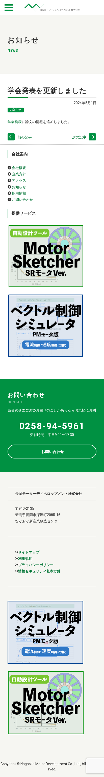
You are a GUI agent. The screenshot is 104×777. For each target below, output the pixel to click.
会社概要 (19, 168)
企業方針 (19, 174)
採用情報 (19, 193)
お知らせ (15, 109)
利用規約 (25, 558)
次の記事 (79, 137)
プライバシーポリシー (36, 565)
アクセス (19, 180)
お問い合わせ (22, 200)
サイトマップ (28, 552)
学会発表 (15, 122)
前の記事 (25, 137)
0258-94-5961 (52, 426)
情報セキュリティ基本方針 (39, 571)
